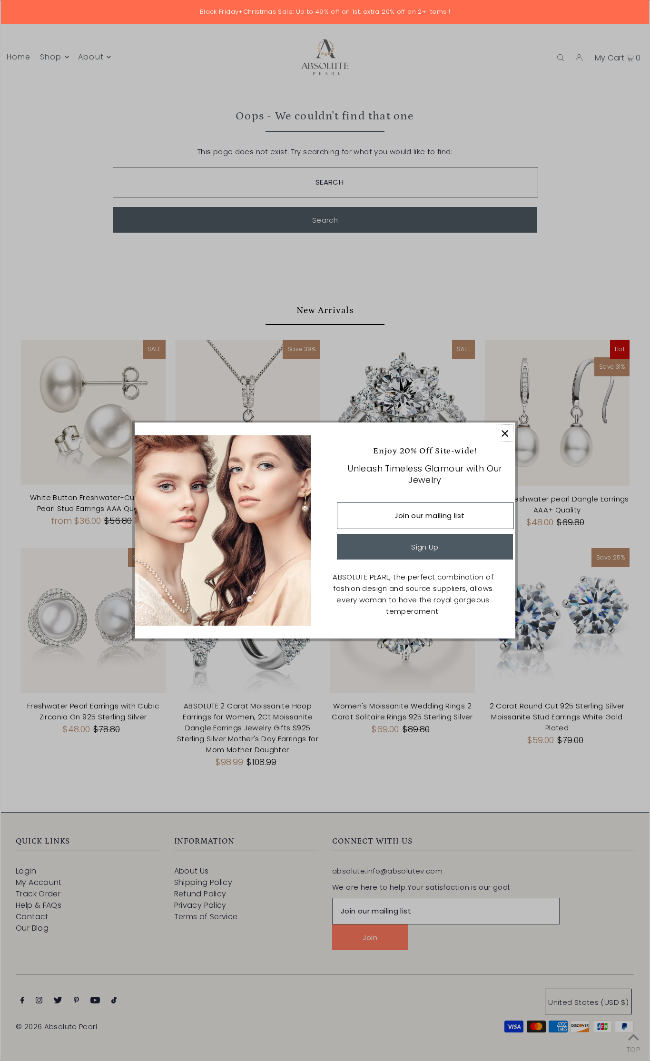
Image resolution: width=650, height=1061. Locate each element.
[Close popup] (504, 433)
